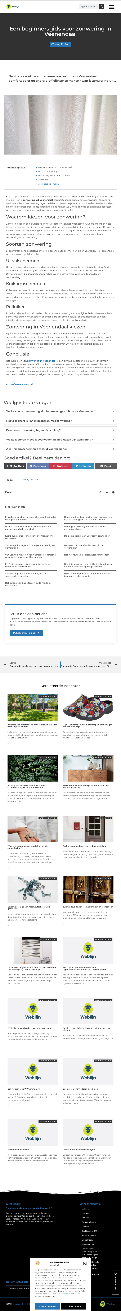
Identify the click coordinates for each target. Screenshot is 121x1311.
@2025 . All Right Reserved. (26, 1304)
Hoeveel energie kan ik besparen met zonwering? (60, 420)
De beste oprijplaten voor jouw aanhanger (87, 535)
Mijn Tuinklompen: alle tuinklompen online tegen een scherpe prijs (87, 574)
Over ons (86, 1209)
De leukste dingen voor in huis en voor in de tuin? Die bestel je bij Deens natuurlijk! (33, 968)
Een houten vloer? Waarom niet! (24, 1089)
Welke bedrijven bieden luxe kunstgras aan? (30, 1028)
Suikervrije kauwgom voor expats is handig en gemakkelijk (30, 546)
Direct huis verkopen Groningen (79, 1149)
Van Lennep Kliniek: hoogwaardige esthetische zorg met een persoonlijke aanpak (30, 556)
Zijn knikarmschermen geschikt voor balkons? (60, 448)
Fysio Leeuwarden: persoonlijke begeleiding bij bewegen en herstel (30, 518)
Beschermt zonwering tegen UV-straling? (60, 430)
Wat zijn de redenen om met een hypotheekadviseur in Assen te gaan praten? (85, 968)
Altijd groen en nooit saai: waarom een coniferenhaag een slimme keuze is (27, 786)
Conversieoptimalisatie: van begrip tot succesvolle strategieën (25, 574)
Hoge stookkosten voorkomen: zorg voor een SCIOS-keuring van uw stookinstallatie (88, 518)
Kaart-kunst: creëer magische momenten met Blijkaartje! (29, 537)
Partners (85, 1218)
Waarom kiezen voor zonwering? (55, 167)
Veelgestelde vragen (48, 184)
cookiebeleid (62, 1294)
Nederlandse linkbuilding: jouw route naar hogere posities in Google (90, 1253)
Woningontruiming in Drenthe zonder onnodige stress (85, 527)
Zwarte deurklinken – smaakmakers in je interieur (88, 907)
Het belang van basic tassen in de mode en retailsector (28, 584)
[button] (84, 1263)
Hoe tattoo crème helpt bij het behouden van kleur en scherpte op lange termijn (88, 565)
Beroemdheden (89, 1235)
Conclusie (43, 179)
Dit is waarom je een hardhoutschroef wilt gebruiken (29, 908)
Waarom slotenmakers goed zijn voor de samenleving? (28, 847)
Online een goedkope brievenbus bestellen (84, 846)
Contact (85, 1226)
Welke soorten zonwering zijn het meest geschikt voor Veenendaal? (60, 411)
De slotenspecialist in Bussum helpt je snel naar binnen (87, 1029)
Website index (88, 1244)
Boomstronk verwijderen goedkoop (80, 1089)
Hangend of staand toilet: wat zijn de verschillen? (84, 546)
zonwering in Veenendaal (41, 360)
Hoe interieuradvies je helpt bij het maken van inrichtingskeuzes (86, 786)
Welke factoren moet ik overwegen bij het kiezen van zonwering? (60, 439)
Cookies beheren (74, 1306)
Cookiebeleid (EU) (89, 1231)
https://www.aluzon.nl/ (19, 384)
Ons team (86, 1213)
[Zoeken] (101, 6)
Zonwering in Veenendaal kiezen (54, 175)
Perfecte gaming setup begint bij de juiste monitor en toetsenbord (28, 565)
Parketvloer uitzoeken (18, 1149)
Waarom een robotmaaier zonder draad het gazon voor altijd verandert (28, 527)
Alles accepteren (47, 1306)
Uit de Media (87, 1240)
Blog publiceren (89, 1222)
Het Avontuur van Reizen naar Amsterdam (86, 554)
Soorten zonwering (48, 171)
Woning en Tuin (60, 44)
